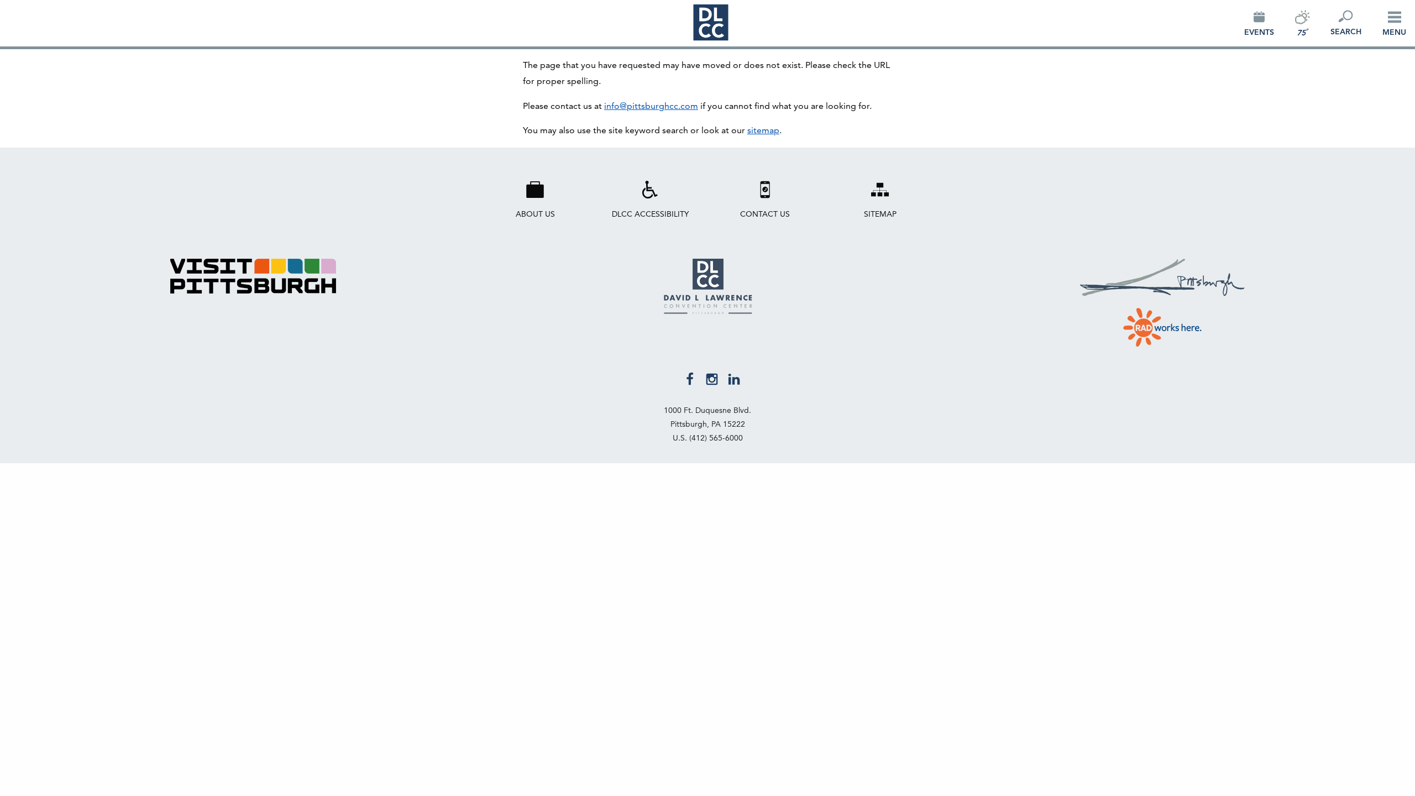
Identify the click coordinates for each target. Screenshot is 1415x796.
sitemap (763, 130)
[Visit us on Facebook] (689, 378)
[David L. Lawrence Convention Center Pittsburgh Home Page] (708, 311)
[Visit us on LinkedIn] (734, 378)
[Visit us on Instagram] (712, 378)
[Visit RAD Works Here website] (1162, 325)
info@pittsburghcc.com (651, 106)
